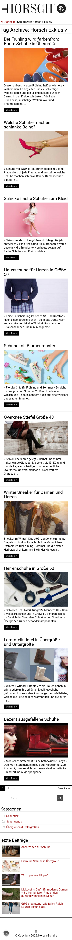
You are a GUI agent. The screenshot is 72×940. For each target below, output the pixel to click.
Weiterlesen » (11, 110)
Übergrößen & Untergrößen (22, 827)
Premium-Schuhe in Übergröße (40, 861)
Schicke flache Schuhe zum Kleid (36, 198)
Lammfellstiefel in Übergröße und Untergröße (32, 642)
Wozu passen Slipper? (35, 875)
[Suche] (60, 798)
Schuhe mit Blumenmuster (29, 345)
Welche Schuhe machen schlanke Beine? (27, 125)
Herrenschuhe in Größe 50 (29, 568)
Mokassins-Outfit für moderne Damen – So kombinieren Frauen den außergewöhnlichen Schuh (44, 892)
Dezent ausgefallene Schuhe (31, 719)
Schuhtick (12, 816)
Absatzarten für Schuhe (36, 847)
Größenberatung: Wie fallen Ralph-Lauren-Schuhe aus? (42, 905)
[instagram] (36, 931)
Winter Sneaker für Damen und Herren (33, 494)
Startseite (9, 22)
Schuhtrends (14, 821)
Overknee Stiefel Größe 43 (29, 417)
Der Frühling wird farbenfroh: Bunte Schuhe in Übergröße (31, 41)
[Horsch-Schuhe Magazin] (36, 7)
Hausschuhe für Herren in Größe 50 (35, 272)
